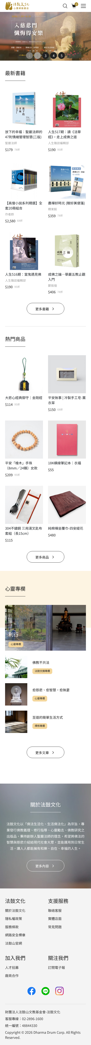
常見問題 (55, 926)
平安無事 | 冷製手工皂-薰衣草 (67, 400)
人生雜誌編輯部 (58, 143)
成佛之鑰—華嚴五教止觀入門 (66, 277)
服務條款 (12, 926)
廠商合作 (12, 975)
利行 (13, 634)
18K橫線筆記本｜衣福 (64, 462)
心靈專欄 (16, 644)
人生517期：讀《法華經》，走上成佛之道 (64, 134)
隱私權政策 (13, 918)
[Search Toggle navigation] (65, 6)
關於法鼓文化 (15, 910)
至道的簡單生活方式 (47, 717)
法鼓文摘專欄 (42, 671)
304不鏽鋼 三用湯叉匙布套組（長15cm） (23, 531)
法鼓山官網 (13, 943)
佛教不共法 (40, 662)
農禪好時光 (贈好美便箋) (66, 202)
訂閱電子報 (56, 967)
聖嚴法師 (11, 143)
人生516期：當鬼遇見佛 (23, 274)
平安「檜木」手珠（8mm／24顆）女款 (21, 465)
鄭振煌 (52, 286)
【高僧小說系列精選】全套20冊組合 (23, 205)
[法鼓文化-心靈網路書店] (17, 6)
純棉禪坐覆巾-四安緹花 (65, 528)
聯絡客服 (55, 910)
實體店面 (55, 918)
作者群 (9, 214)
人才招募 (12, 967)
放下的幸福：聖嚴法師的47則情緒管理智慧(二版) (23, 134)
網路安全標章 (15, 934)
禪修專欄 (40, 726)
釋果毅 (52, 209)
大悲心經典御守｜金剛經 (23, 397)
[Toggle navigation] (83, 6)
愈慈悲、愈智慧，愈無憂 (51, 689)
